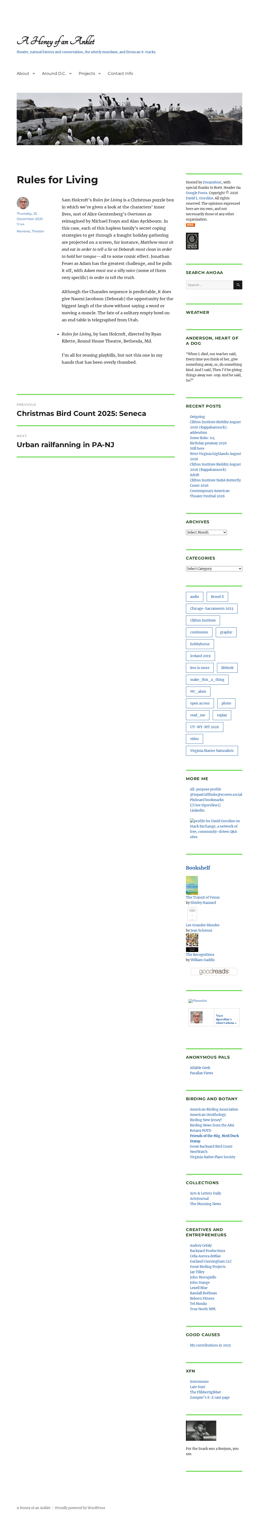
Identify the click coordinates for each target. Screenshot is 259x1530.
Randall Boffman (203, 1293)
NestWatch (199, 1152)
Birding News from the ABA (212, 1125)
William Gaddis (202, 960)
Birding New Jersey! (206, 1120)
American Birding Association (214, 1109)
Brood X (217, 597)
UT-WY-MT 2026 (204, 727)
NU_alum (198, 691)
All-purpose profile (205, 789)
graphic (226, 632)
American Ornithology (208, 1115)
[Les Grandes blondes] (192, 913)
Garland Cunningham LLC (211, 1261)
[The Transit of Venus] (192, 885)
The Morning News (205, 1204)
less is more (199, 668)
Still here (197, 448)
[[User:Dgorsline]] (205, 805)
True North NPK (202, 1309)
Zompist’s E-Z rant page (210, 1397)
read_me (197, 715)
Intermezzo (199, 1382)
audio (194, 597)
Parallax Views (201, 1073)
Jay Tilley (197, 1272)
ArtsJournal (199, 1199)
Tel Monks (198, 1304)
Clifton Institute (203, 620)
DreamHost (212, 182)
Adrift (194, 475)
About (23, 73)
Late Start (197, 1387)
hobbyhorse (200, 644)
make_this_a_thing (207, 680)
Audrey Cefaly (201, 1245)
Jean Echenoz (201, 930)
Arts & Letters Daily (205, 1193)
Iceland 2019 (200, 656)
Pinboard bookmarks (207, 800)
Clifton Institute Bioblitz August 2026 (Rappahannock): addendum (215, 427)
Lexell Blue (198, 1288)
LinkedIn (197, 810)
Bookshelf (198, 868)
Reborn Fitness (202, 1298)
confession (199, 632)
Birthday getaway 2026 (208, 443)
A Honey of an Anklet (55, 41)
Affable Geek (200, 1068)
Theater (38, 231)
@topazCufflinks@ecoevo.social (216, 794)
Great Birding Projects (208, 1267)
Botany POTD (200, 1130)
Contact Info (120, 73)
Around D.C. (54, 73)
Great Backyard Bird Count (211, 1146)
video (194, 739)
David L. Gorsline (199, 198)
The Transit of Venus (203, 897)
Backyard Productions (207, 1251)
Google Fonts (196, 193)
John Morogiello (203, 1277)
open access (200, 703)
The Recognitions (200, 955)
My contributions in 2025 (210, 1345)
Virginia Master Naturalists (212, 751)
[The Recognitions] (192, 942)
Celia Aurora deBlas (205, 1256)
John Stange (200, 1282)
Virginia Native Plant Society (212, 1157)
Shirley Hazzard (203, 903)
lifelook (227, 668)
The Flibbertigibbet (205, 1392)
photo (226, 703)
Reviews (23, 231)
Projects (87, 73)
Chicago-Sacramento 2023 (211, 608)
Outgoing (197, 417)
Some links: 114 (202, 438)
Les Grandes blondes (203, 925)
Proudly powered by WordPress (80, 1508)
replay (222, 715)
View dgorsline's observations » (226, 1019)
